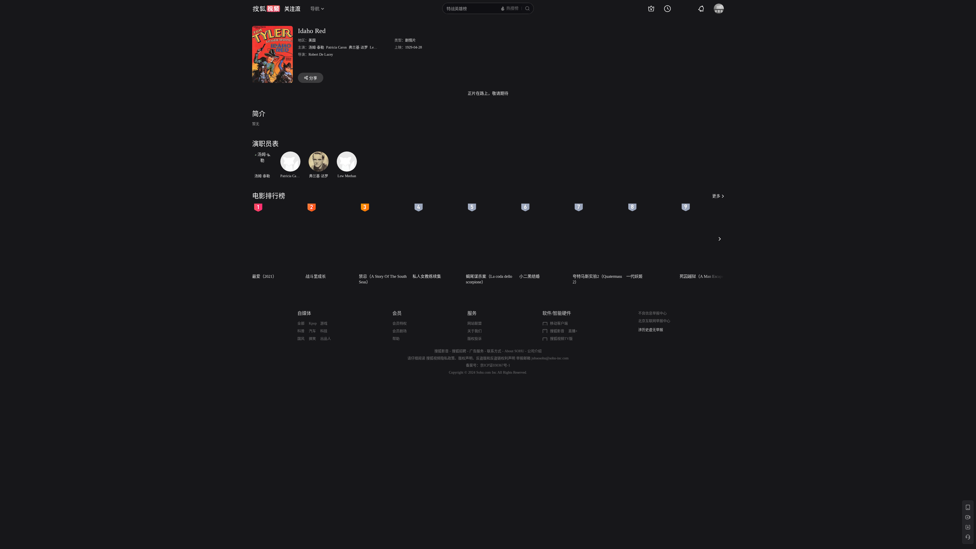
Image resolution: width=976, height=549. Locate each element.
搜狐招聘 (459, 351)
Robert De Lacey (321, 54)
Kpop (313, 323)
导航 (314, 9)
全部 (300, 323)
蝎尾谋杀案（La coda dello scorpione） (489, 279)
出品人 (325, 339)
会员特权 (399, 323)
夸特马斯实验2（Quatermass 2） (597, 279)
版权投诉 (474, 339)
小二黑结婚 (529, 276)
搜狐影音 (557, 331)
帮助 (396, 339)
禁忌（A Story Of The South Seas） (383, 279)
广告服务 (476, 351)
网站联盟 (474, 323)
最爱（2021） (264, 276)
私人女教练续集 (427, 276)
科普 (300, 331)
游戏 (323, 323)
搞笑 (312, 339)
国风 (300, 339)
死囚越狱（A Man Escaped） (705, 276)
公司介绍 (534, 351)
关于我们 (474, 331)
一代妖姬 (634, 276)
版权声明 (465, 358)
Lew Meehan (379, 47)
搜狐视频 (266, 8)
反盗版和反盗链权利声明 (495, 358)
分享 (313, 78)
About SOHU (514, 351)
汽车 (312, 331)
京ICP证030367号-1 (495, 365)
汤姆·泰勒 (316, 47)
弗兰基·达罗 (358, 47)
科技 (323, 331)
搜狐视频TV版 (561, 339)
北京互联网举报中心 (654, 321)
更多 (716, 196)
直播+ (572, 331)
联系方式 (494, 351)
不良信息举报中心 (652, 313)
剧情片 (410, 40)
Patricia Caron (336, 47)
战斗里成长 (316, 276)
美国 (312, 40)
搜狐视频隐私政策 (440, 358)
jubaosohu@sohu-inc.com (550, 358)
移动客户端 (559, 323)
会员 (397, 313)
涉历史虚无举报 (650, 330)
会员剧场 (399, 331)
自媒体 (304, 313)
